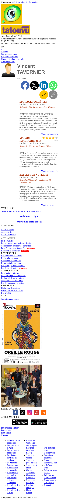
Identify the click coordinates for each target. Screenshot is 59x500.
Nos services (49, 453)
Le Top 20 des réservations (12, 278)
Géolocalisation (18, 265)
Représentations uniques (11, 263)
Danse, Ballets (29, 491)
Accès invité (6, 232)
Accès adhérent (7, 229)
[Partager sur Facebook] (25, 85)
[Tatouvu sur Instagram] (29, 414)
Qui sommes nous (9, 54)
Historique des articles (10, 288)
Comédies (30, 440)
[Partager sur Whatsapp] (53, 85)
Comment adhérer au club (12, 59)
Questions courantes (10, 299)
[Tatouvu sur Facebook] (15, 414)
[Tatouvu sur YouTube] (36, 414)
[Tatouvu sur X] (21, 414)
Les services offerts (9, 56)
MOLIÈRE (36, 211)
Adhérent (16, 2)
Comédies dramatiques (31, 444)
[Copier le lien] (53, 94)
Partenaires (6, 430)
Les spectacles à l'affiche (11, 255)
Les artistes (6, 293)
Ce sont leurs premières (11, 246)
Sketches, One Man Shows (30, 450)
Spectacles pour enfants (31, 461)
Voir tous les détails (49, 134)
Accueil (4, 51)
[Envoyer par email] (43, 94)
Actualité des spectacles (12, 473)
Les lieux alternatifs (9, 268)
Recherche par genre (10, 258)
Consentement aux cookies (50, 481)
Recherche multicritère (11, 260)
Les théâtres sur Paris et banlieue (12, 457)
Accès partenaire (8, 234)
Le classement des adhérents (13, 275)
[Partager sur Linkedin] (43, 85)
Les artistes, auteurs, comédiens (12, 480)
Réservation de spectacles (13, 441)
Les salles (5, 265)
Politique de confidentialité (50, 476)
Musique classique (30, 486)
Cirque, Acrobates (30, 471)
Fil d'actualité (7, 241)
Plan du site (6, 433)
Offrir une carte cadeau (29, 221)
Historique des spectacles (12, 290)
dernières (27, 246)
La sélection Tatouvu (10, 273)
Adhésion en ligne (29, 216)
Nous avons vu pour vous (12, 280)
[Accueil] (11, 23)
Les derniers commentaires (12, 283)
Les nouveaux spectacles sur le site (16, 243)
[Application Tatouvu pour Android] (39, 425)
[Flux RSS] (43, 414)
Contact (4, 435)
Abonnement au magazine (12, 468)
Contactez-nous (8, 61)
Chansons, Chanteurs (30, 476)
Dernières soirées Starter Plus (13, 248)
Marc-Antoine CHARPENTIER (16, 211)
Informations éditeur (10, 428)
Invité (24, 2)
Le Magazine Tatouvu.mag (12, 464)
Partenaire (33, 2)
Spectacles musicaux (30, 481)
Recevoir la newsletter (10, 251)
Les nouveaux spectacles (13, 451)
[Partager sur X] (34, 85)
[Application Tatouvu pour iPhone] (20, 425)
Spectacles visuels (30, 456)
